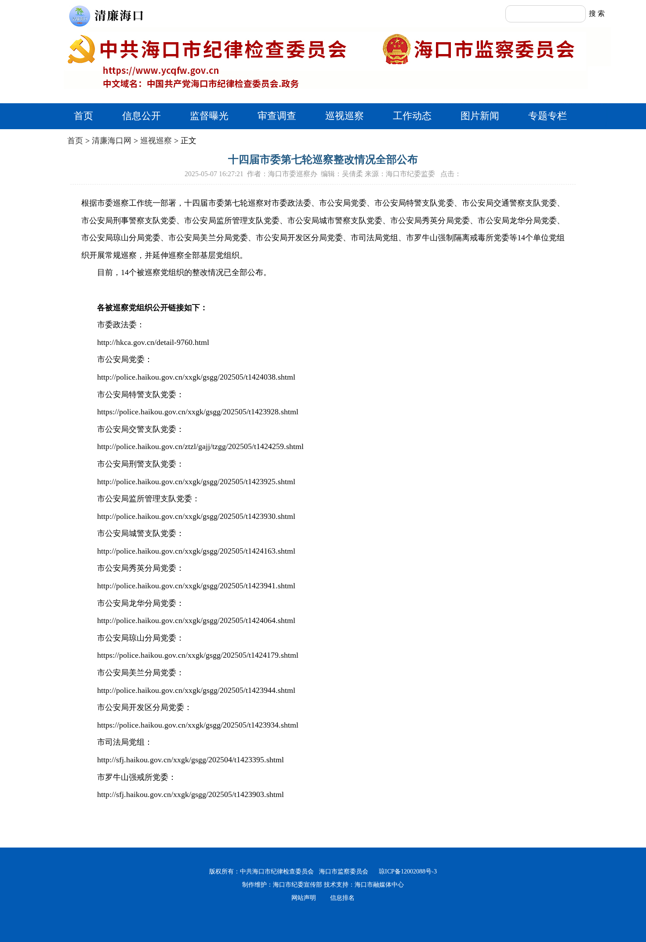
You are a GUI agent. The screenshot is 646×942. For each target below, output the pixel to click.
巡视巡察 (344, 115)
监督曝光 (209, 115)
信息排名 (342, 898)
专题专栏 (547, 115)
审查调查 (277, 115)
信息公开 (141, 115)
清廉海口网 (111, 140)
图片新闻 (480, 115)
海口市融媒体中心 (379, 884)
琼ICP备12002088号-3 (405, 871)
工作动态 (412, 115)
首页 (83, 115)
